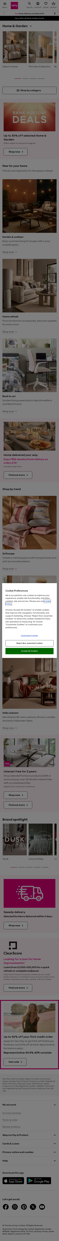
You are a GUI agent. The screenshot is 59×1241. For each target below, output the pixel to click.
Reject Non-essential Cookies (29, 643)
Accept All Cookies (29, 651)
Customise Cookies (29, 635)
